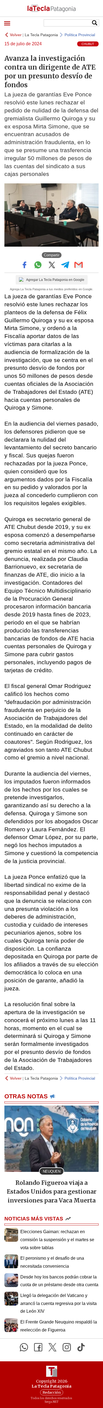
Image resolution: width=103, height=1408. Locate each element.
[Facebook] (38, 1347)
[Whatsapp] (24, 1347)
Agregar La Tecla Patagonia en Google (55, 280)
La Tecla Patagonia (41, 35)
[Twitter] (52, 1347)
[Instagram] (66, 1347)
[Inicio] (51, 8)
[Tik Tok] (81, 1347)
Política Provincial (80, 35)
